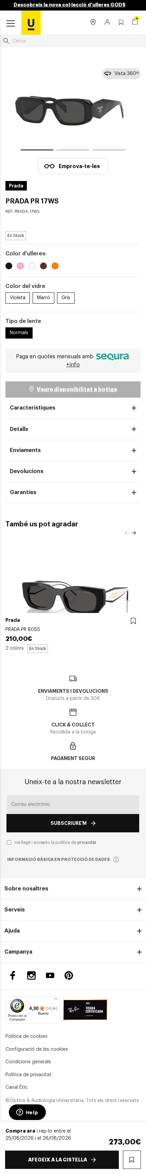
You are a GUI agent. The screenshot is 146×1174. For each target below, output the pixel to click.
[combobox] (73, 41)
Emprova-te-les (79, 166)
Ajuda (12, 931)
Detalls (19, 429)
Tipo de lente (23, 321)
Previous (127, 533)
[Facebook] (12, 975)
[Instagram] (31, 975)
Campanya (18, 952)
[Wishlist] (133, 621)
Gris (65, 297)
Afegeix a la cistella (57, 1159)
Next (133, 533)
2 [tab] (73, 151)
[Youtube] (50, 975)
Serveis (14, 910)
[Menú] (56, 1000)
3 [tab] (109, 151)
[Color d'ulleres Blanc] (32, 267)
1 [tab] (37, 151)
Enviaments (25, 450)
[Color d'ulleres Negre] (8, 267)
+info (73, 364)
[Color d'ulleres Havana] (43, 267)
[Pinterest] (69, 975)
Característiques (32, 408)
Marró (43, 297)
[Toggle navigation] (10, 24)
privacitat (86, 843)
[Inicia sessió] (107, 23)
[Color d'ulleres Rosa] (20, 267)
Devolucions (26, 471)
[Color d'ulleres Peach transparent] (55, 267)
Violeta (17, 297)
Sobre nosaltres (26, 888)
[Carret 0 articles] (135, 22)
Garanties (23, 492)
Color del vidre (25, 286)
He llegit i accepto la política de (55, 843)
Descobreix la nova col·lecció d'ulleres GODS (70, 4)
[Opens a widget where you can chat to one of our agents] (27, 1112)
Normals (19, 332)
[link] (31, 22)
